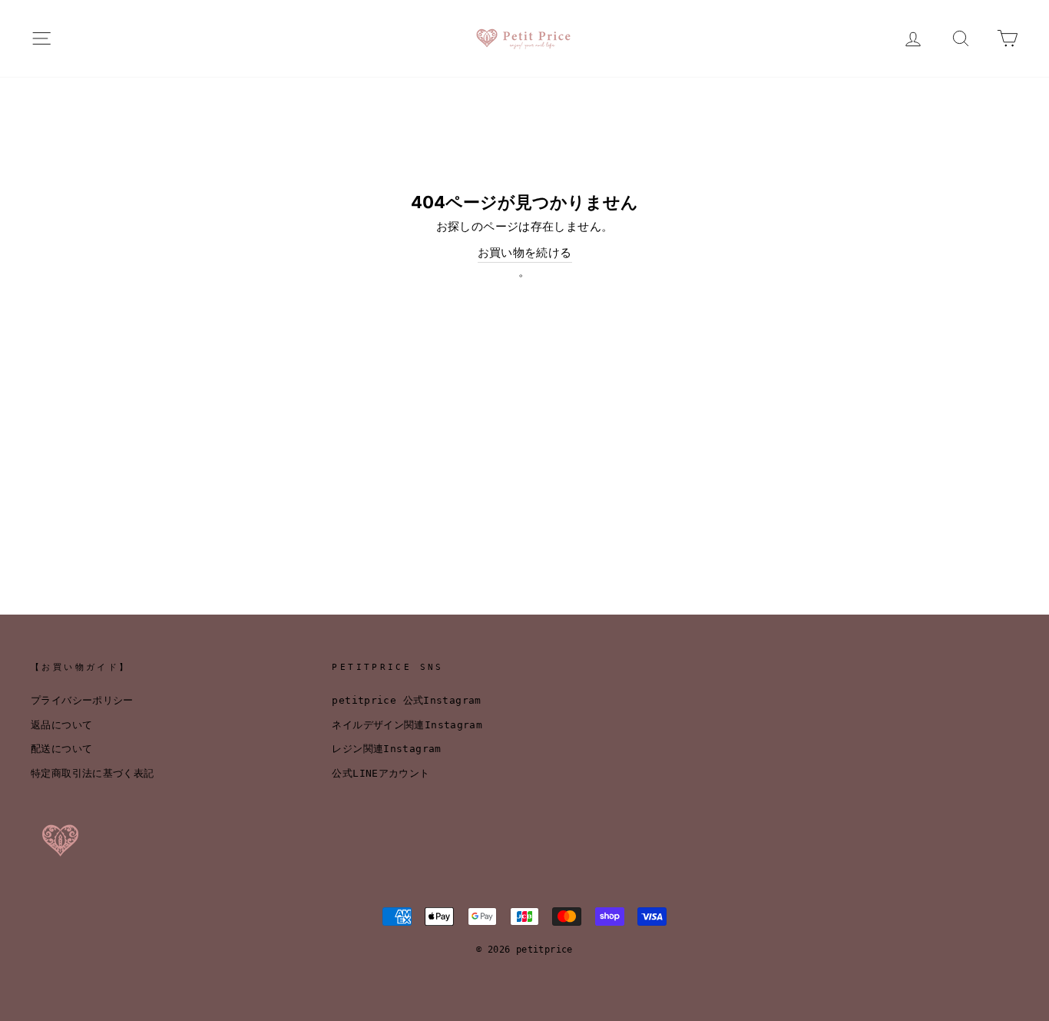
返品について (61, 725)
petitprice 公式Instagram (406, 700)
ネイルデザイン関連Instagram (407, 725)
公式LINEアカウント (380, 773)
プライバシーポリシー (82, 700)
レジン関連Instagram (386, 748)
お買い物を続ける (525, 253)
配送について (61, 748)
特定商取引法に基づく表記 (92, 773)
